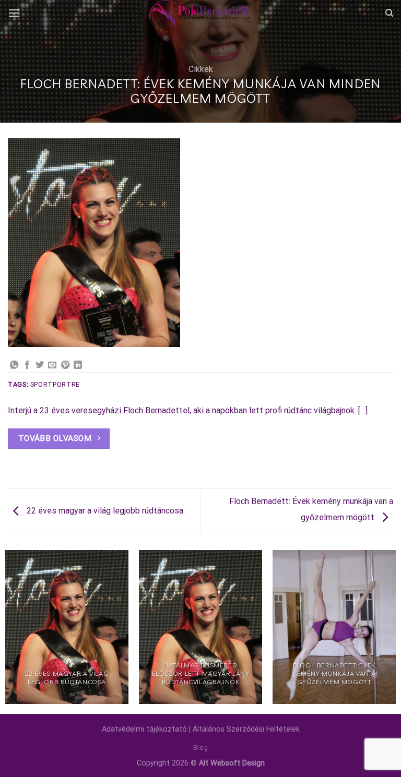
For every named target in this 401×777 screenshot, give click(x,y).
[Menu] (14, 13)
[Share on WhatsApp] (14, 365)
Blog (200, 747)
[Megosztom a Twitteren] (40, 365)
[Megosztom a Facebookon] (27, 365)
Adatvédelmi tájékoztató (144, 729)
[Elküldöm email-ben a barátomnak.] (52, 365)
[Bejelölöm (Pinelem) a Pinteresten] (65, 365)
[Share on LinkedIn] (78, 365)
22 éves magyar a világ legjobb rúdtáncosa (104, 511)
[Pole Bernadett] (200, 13)
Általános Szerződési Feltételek (246, 729)
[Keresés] (389, 13)
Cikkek (200, 69)
